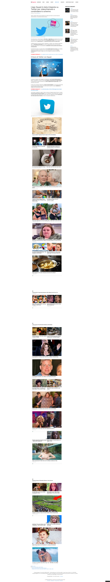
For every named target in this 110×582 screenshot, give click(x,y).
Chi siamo (48, 580)
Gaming (47, 2)
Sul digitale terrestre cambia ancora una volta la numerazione (52, 54)
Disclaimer (61, 580)
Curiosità (62, 2)
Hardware (39, 2)
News (43, 2)
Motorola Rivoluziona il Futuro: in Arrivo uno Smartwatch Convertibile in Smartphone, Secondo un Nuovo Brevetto (74, 24)
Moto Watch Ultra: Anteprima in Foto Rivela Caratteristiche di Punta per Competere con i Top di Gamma (74, 49)
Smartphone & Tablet (70, 2)
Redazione (52, 580)
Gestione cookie (108, 581)
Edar (38, 77)
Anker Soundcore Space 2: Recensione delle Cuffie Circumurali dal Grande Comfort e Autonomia (74, 41)
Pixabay (41, 77)
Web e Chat (57, 2)
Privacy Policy (57, 580)
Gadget (52, 2)
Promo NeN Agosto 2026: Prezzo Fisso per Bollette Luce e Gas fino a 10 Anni (74, 10)
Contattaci (61, 576)
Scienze (76, 2)
